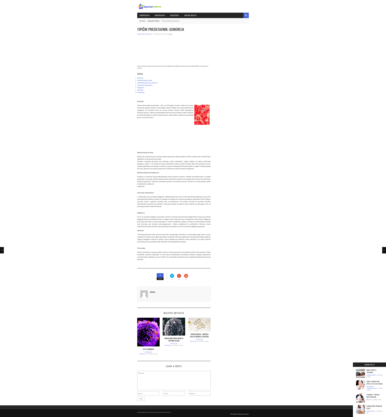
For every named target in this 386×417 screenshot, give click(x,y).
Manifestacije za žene (144, 80)
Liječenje (140, 90)
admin (170, 34)
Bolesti (368, 400)
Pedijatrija (174, 15)
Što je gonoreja (148, 349)
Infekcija (140, 78)
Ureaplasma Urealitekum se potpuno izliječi (173, 339)
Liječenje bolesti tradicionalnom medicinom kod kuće (154, 412)
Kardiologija (160, 15)
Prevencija (140, 92)
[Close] (355, 364)
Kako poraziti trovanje (371, 371)
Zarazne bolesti (190, 15)
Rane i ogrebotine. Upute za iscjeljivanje (374, 382)
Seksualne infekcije (144, 34)
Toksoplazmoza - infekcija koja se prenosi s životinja (199, 335)
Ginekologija (145, 15)
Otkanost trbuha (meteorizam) (372, 396)
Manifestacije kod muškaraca (147, 83)
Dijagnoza (140, 87)
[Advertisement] (174, 51)
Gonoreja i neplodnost (144, 85)
